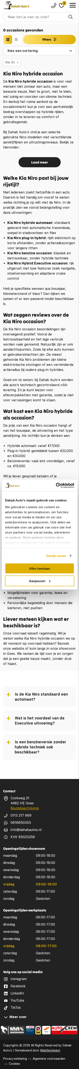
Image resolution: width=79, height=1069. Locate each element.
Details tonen (56, 555)
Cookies (14, 1063)
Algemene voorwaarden (49, 1058)
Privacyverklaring (15, 1058)
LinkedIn (17, 993)
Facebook (18, 986)
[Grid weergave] (8, 39)
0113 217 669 (21, 815)
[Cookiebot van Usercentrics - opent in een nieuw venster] (56, 485)
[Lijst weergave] (16, 39)
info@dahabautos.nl (26, 830)
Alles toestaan (39, 568)
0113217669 (54, 5)
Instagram (19, 979)
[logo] (16, 5)
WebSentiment (50, 1050)
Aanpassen (37, 581)
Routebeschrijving (25, 808)
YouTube (17, 1000)
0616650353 (21, 823)
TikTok (16, 1008)
